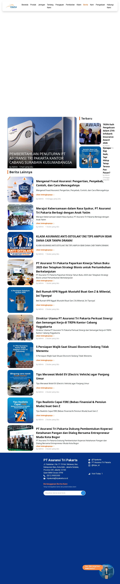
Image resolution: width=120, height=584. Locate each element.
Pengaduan (100, 5)
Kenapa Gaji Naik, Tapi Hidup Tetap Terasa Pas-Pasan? (107, 160)
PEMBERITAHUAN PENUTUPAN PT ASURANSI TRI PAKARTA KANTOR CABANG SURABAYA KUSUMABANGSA (40, 158)
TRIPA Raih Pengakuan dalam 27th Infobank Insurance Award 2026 (109, 133)
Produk (33, 5)
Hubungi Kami (110, 6)
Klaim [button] (79, 5)
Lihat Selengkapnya (44, 195)
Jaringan (41, 5)
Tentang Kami (50, 6)
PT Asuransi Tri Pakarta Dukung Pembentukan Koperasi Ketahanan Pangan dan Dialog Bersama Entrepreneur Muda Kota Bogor (74, 433)
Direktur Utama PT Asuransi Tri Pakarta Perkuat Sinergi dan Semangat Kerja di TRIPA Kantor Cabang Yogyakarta (74, 322)
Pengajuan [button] (59, 5)
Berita (85, 5)
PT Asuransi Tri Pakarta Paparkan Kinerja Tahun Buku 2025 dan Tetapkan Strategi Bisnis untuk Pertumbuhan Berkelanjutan (73, 267)
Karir (92, 5)
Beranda (25, 5)
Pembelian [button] (70, 5)
